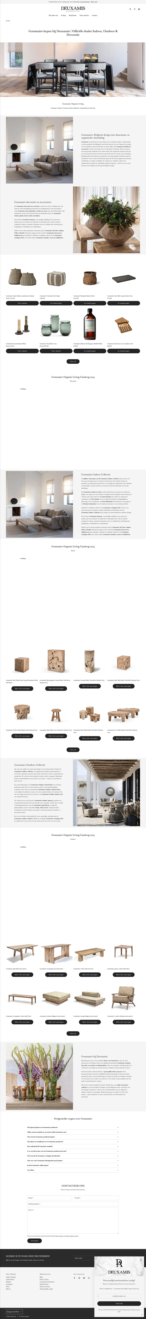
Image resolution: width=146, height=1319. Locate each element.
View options (22, 303)
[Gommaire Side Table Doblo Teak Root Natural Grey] (89, 711)
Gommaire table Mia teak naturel (16, 969)
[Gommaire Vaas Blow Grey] (56, 324)
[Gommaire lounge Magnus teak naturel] (89, 997)
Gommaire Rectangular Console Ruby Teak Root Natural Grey (55, 681)
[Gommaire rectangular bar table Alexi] (56, 949)
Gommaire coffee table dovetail (83, 969)
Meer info (94, 2)
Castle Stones (10, 1279)
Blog (41, 1277)
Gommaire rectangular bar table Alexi (51, 969)
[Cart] (139, 9)
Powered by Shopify (24, 1316)
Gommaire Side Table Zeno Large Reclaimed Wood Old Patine (22, 681)
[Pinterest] (84, 1278)
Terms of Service (70, 1236)
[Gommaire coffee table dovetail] (89, 949)
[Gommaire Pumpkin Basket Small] (89, 277)
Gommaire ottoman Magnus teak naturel (52, 1016)
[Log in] (134, 9)
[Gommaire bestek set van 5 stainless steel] (123, 324)
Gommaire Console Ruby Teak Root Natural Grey (88, 680)
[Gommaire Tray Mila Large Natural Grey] (123, 277)
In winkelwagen (56, 303)
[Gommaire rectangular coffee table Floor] (22, 997)
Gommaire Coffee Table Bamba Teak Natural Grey (21, 730)
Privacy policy (44, 1279)
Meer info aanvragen (22, 688)
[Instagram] (79, 1278)
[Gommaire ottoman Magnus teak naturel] (56, 997)
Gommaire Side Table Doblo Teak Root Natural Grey (88, 731)
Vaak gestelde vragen (46, 1289)
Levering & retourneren (47, 1282)
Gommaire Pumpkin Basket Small (83, 296)
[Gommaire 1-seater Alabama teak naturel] (123, 997)
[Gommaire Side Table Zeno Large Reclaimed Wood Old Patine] (22, 661)
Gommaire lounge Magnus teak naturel (85, 1016)
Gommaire (9, 1284)
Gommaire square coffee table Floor (118, 969)
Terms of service (45, 1286)
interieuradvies (85, 2)
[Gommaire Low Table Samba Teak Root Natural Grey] (123, 711)
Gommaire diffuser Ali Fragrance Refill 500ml (87, 343)
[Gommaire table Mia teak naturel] (22, 949)
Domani (8, 1282)
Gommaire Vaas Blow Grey (48, 343)
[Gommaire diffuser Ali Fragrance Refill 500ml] (89, 324)
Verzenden (34, 1241)
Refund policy (44, 1284)
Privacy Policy (59, 1236)
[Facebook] (74, 1278)
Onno (7, 1286)
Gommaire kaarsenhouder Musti (16, 343)
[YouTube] (89, 1278)
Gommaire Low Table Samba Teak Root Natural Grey (122, 731)
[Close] (140, 1260)
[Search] (130, 9)
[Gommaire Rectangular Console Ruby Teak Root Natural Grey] (56, 661)
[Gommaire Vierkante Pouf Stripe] (56, 277)
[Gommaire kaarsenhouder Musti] (22, 324)
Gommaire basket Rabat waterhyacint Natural (20, 296)
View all (73, 361)
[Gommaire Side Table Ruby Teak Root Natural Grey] (123, 661)
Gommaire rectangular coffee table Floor (18, 1016)
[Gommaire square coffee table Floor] (123, 949)
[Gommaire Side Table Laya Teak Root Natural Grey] (56, 711)
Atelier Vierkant (11, 1277)
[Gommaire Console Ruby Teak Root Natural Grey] (89, 661)
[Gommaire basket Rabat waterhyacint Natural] (22, 277)
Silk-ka (8, 1289)
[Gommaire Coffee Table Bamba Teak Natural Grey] (22, 711)
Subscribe (119, 1303)
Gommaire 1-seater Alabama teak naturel (120, 1016)
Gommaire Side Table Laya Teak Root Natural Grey (56, 730)
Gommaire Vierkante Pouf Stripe (50, 296)
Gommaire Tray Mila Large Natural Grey (120, 296)
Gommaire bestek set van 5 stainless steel (120, 343)
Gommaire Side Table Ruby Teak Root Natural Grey (123, 680)
